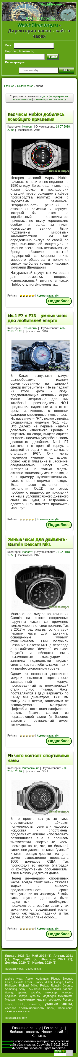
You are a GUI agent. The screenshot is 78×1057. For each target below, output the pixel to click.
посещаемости (22, 99)
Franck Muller (43, 982)
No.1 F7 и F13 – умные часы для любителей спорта (37, 318)
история (67, 992)
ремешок (54, 999)
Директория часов (24, 1048)
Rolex (44, 985)
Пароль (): (20, 51)
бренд (9, 992)
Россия (67, 999)
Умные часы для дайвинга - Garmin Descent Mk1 (38, 542)
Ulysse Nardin (52, 989)
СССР (20, 1004)
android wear (13, 978)
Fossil (28, 982)
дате (45, 96)
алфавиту (60, 99)
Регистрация (54, 1028)
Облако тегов (25, 86)
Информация (30, 768)
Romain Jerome (61, 985)
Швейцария (64, 1008)
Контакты (39, 1036)
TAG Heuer (34, 989)
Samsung (11, 989)
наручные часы (32, 999)
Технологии (29, 328)
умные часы (58, 1003)
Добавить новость (24, 1032)
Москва (10, 999)
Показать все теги (16, 1017)
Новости (27, 551)
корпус (23, 996)
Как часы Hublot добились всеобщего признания (36, 117)
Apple (29, 978)
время (22, 992)
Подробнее (59, 301)
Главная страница (26, 1028)
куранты (35, 996)
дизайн (35, 992)
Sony (22, 989)
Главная (9, 86)
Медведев (49, 996)
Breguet (67, 978)
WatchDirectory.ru (38, 25)
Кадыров (10, 996)
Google (58, 982)
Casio (8, 982)
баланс (67, 989)
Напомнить (25, 51)
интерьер (51, 992)
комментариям (43, 99)
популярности (59, 96)
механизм (65, 996)
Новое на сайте (54, 1032)
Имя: (8, 45)
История (27, 126)
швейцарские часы (17, 1011)
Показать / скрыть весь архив (23, 968)
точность (34, 1004)
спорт (8, 1004)
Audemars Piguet (47, 978)
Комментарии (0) (47, 295)
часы (50, 1008)
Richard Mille (28, 985)
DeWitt (18, 982)
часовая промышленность (24, 1008)
